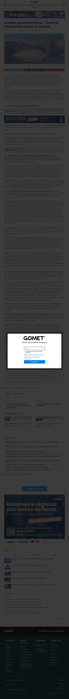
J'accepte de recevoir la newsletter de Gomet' (33, 352)
